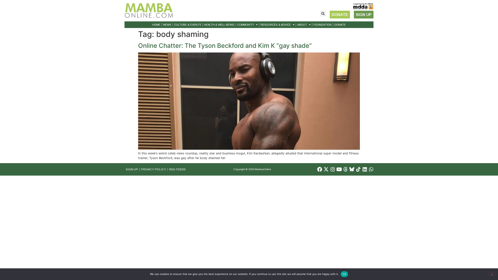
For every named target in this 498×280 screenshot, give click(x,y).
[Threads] (345, 169)
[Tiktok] (358, 169)
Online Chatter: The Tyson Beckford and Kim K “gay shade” (225, 45)
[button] (323, 14)
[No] (491, 274)
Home (156, 24)
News (167, 24)
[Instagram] (332, 169)
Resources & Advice (276, 24)
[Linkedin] (364, 169)
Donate (340, 24)
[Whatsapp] (371, 169)
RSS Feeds (177, 169)
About (302, 24)
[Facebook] (319, 169)
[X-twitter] (326, 169)
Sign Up (132, 169)
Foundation (322, 24)
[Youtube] (339, 169)
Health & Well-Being (219, 24)
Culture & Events (187, 24)
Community (245, 24)
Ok (344, 274)
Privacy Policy (153, 169)
